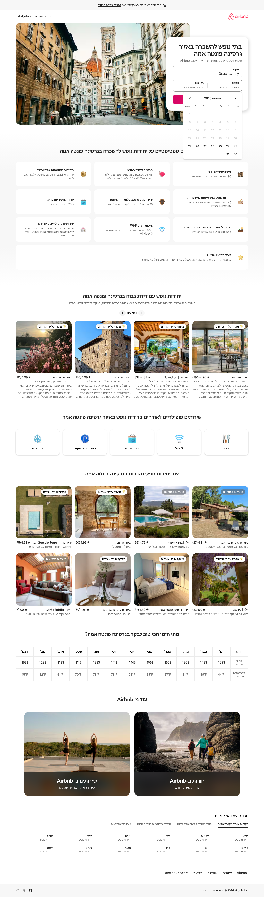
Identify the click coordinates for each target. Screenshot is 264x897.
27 (205, 146)
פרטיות (217, 890)
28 (197, 146)
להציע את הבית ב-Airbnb (34, 16)
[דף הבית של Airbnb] (238, 16)
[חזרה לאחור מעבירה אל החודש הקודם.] (235, 98)
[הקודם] (141, 313)
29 (189, 146)
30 (235, 154)
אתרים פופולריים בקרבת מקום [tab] (154, 824)
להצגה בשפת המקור (109, 5)
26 (212, 146)
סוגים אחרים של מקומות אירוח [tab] (194, 824)
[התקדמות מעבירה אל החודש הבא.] (190, 98)
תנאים (205, 890)
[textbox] (225, 87)
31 (227, 154)
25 (220, 146)
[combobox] (207, 73)
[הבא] (122, 313)
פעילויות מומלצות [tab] (121, 824)
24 (227, 146)
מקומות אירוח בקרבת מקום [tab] (233, 824)
